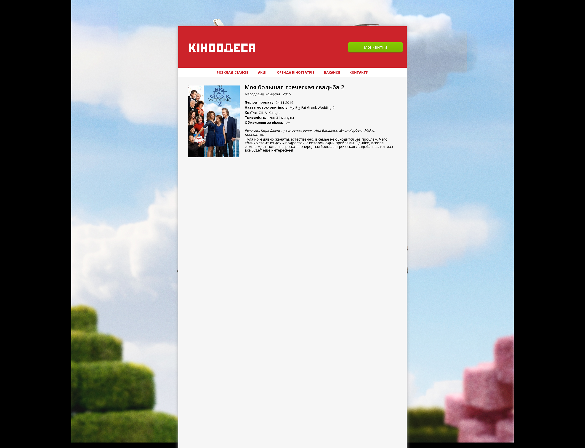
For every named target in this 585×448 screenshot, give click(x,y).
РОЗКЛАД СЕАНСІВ (233, 72)
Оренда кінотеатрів (296, 72)
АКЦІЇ (263, 72)
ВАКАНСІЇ (332, 72)
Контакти (359, 72)
